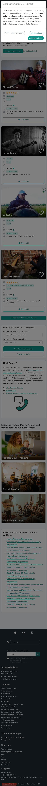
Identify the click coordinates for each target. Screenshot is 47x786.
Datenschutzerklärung (28, 24)
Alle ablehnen (36, 33)
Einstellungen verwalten (14, 33)
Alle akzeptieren (35, 38)
